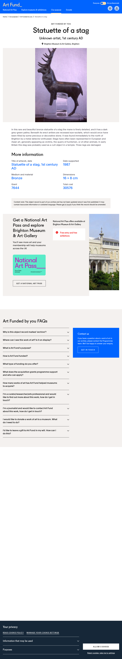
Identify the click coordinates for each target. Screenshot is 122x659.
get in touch (66, 204)
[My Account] (116, 8)
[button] (29, 283)
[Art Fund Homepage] (12, 4)
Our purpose (56, 10)
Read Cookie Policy (13, 632)
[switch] (103, 3)
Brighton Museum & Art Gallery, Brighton (61, 43)
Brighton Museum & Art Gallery (67, 224)
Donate (69, 10)
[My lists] (110, 8)
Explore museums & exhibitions (33, 10)
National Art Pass (10, 10)
